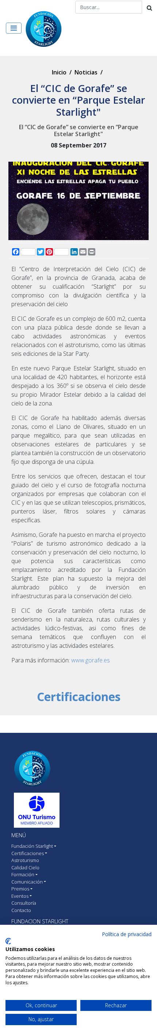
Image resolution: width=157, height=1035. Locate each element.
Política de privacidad (127, 934)
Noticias (85, 72)
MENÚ (18, 835)
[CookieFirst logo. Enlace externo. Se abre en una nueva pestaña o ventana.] (8, 941)
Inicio (59, 72)
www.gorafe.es (90, 660)
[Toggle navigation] (14, 28)
